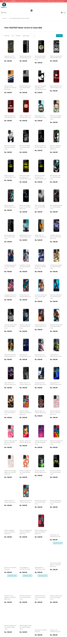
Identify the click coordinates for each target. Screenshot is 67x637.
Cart (64, 12)
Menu (4, 12)
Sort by (18, 35)
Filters (59, 35)
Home (4, 18)
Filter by (6, 35)
